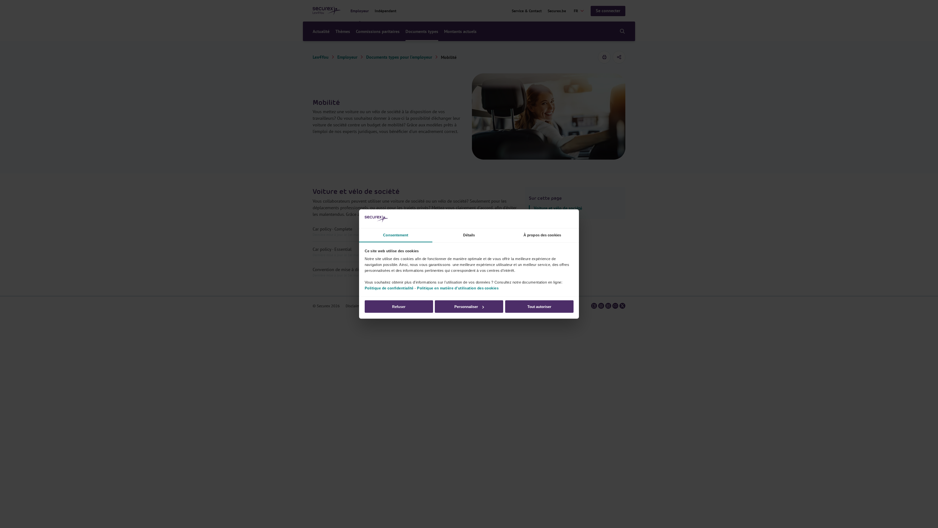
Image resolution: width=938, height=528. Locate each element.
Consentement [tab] (395, 235)
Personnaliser (466, 307)
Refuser (398, 307)
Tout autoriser (539, 307)
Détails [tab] (469, 235)
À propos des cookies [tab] (542, 235)
